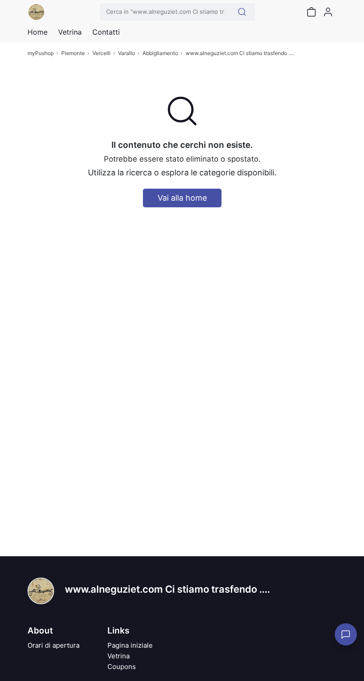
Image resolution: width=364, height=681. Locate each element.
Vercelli (101, 53)
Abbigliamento (160, 53)
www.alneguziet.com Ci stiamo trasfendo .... (240, 53)
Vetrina (118, 656)
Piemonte (73, 53)
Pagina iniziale (130, 645)
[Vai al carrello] (311, 12)
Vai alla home (182, 197)
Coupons (121, 666)
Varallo (126, 53)
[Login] (328, 12)
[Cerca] (242, 12)
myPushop (41, 53)
